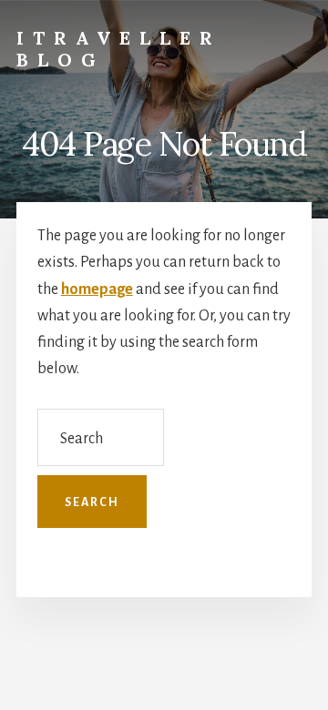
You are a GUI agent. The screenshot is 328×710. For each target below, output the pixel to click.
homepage (97, 289)
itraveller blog (118, 48)
